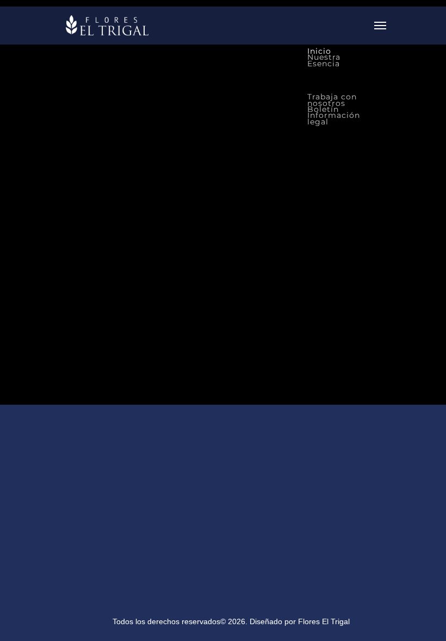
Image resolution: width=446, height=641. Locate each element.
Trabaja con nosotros (332, 99)
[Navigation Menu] (380, 25)
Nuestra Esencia (323, 60)
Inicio (319, 51)
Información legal (333, 118)
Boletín (323, 109)
